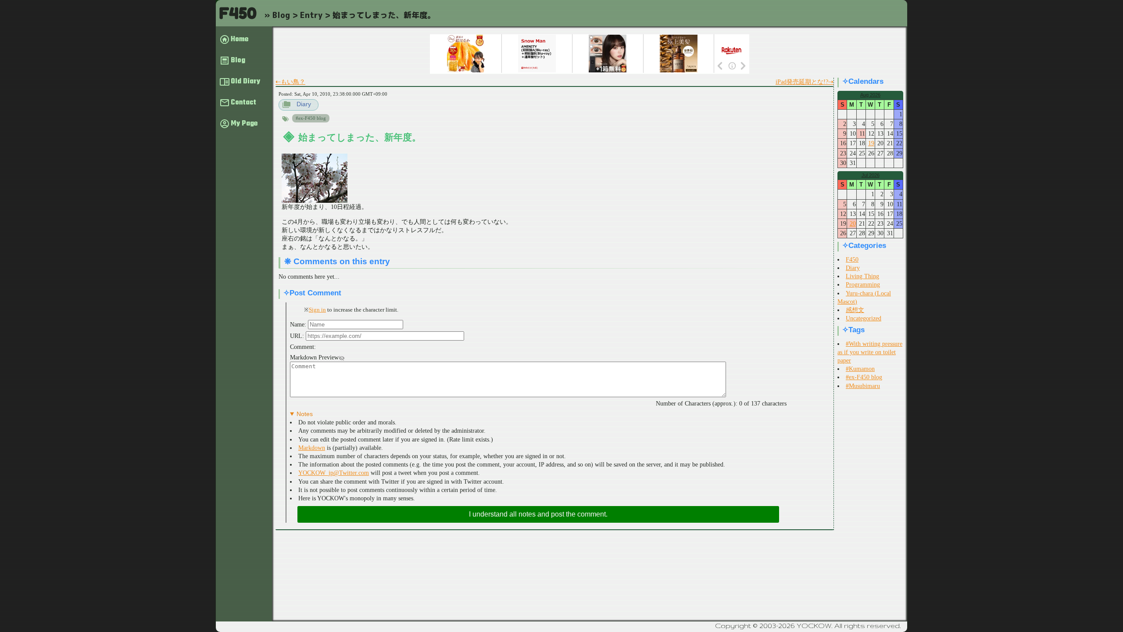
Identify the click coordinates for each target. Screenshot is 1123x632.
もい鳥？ (293, 82)
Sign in (317, 310)
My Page (244, 123)
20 (853, 223)
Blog (238, 60)
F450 (237, 13)
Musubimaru (864, 386)
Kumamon (862, 369)
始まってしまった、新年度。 (359, 137)
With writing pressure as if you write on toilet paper (869, 352)
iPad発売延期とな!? (802, 82)
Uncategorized (863, 318)
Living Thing (862, 276)
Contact (243, 102)
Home (239, 39)
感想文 (855, 310)
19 (871, 143)
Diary (304, 104)
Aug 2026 (870, 94)
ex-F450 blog (312, 118)
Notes (305, 413)
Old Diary (245, 81)
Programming (863, 284)
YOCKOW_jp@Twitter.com (333, 473)
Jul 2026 (871, 175)
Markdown (311, 448)
